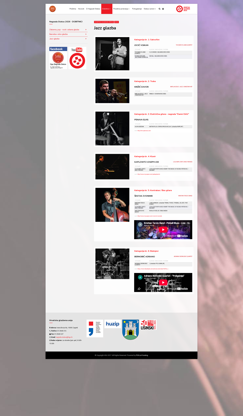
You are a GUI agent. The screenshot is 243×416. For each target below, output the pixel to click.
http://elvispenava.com (144, 130)
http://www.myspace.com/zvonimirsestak (149, 216)
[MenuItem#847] (166, 330)
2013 (116, 22)
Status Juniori (149, 9)
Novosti (81, 9)
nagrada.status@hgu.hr (64, 337)
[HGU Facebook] (58, 58)
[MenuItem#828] (166, 325)
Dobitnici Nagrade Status (104, 22)
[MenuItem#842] (184, 325)
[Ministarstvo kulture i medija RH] (95, 328)
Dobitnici (105, 9)
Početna (73, 9)
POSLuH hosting (142, 355)
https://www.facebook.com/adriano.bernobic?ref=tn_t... (153, 269)
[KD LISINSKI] (148, 325)
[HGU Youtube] (77, 58)
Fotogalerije (137, 9)
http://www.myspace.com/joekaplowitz (148, 174)
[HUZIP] (112, 324)
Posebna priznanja (120, 9)
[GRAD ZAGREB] (130, 330)
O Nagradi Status (93, 9)
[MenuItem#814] (166, 321)
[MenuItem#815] (184, 321)
